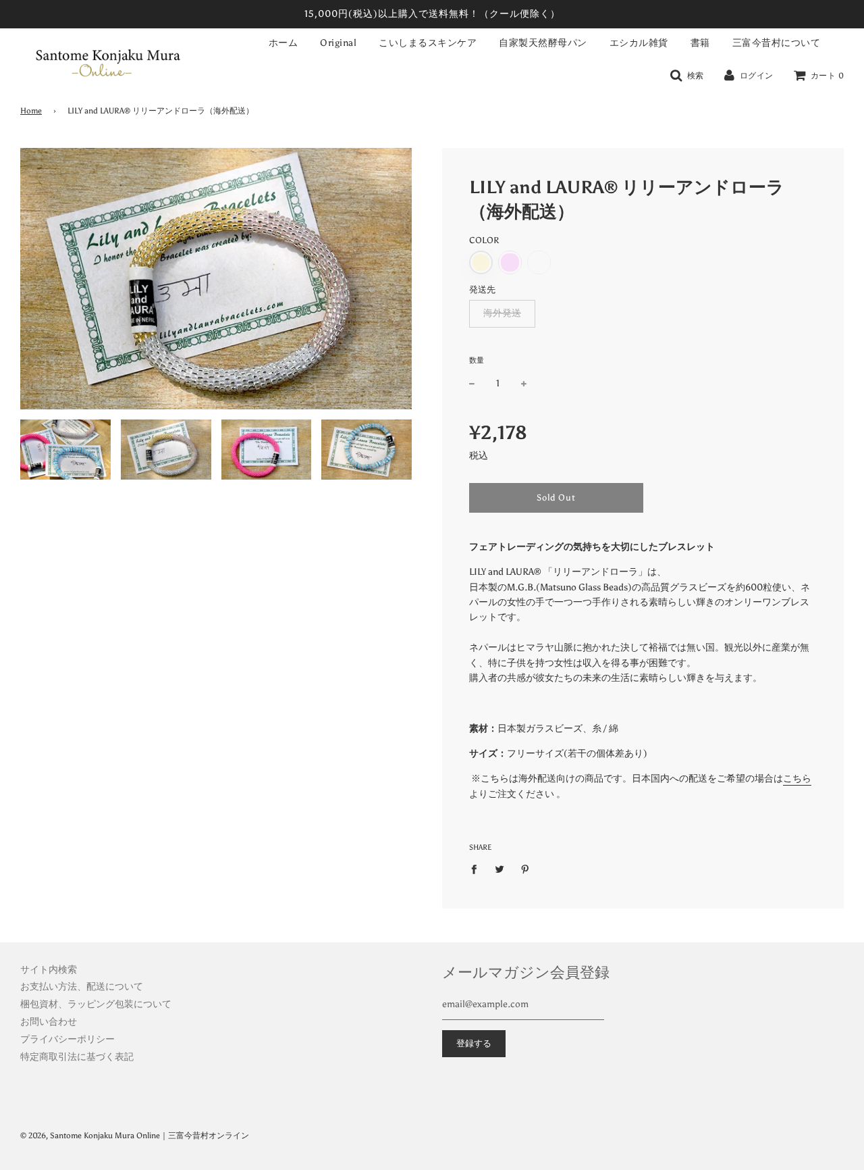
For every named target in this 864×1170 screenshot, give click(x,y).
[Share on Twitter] (500, 869)
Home (31, 111)
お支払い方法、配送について (81, 986)
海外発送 (502, 313)
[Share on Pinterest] (525, 869)
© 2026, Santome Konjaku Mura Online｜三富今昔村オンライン (134, 1135)
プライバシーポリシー (67, 1039)
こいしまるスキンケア (428, 43)
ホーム (283, 43)
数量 (476, 360)
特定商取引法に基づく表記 (77, 1057)
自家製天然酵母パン (543, 43)
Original (338, 43)
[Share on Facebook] (477, 869)
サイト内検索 (48, 969)
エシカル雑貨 (639, 43)
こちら (797, 778)
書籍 (700, 43)
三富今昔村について (776, 43)
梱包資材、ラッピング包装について (95, 1004)
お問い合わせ (48, 1021)
